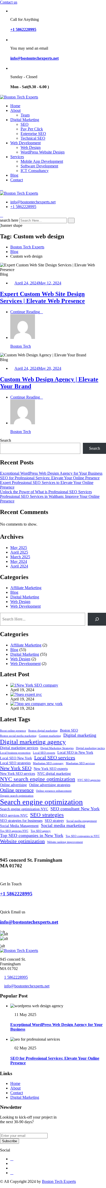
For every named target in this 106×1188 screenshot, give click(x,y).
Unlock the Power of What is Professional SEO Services (46, 492)
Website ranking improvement (65, 842)
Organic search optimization (16, 795)
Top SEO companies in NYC (83, 836)
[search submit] (71, 220)
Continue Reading (25, 312)
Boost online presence (13, 730)
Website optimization (22, 841)
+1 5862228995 (23, 29)
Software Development (39, 166)
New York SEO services (17, 773)
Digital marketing (79, 735)
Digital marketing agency (33, 741)
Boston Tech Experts (59, 1181)
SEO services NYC (14, 815)
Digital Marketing (24, 120)
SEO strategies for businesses (21, 820)
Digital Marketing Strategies (57, 748)
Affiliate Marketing (25, 588)
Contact (16, 180)
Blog (14, 175)
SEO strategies (47, 815)
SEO (25, 124)
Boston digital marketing (43, 730)
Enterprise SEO (33, 133)
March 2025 (20, 557)
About (15, 110)
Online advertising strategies (49, 785)
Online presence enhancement (54, 790)
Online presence (17, 790)
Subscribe (9, 1141)
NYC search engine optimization (37, 779)
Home (15, 106)
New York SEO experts (51, 769)
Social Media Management (19, 826)
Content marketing (50, 735)
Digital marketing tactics (90, 748)
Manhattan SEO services (80, 763)
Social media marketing (63, 825)
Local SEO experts (44, 752)
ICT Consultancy (35, 170)
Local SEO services (54, 757)
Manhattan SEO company (48, 763)
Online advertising (13, 785)
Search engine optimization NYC (24, 809)
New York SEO (15, 768)
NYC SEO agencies (88, 780)
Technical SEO (33, 138)
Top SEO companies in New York (31, 835)
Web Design (31, 147)
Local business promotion (15, 752)
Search (5, 440)
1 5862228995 (16, 977)
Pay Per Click (32, 129)
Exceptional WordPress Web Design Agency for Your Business (51, 473)
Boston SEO (69, 730)
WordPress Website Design (43, 152)
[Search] (97, 619)
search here (9, 220)
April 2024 (19, 566)
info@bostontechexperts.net (34, 58)
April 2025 (19, 552)
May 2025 (18, 547)
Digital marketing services (19, 748)
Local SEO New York (16, 758)
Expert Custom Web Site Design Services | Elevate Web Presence (42, 297)
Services (17, 157)
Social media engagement (81, 821)
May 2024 (18, 561)
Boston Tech (20, 346)
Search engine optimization (41, 802)
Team (25, 115)
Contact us (8, 2)
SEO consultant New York (75, 808)
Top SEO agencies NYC (14, 831)
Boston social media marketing (18, 735)
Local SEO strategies (15, 763)
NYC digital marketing (54, 773)
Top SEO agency (41, 831)
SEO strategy (54, 820)
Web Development (25, 143)
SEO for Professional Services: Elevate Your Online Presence (50, 478)
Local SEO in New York (75, 752)
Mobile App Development (42, 161)
